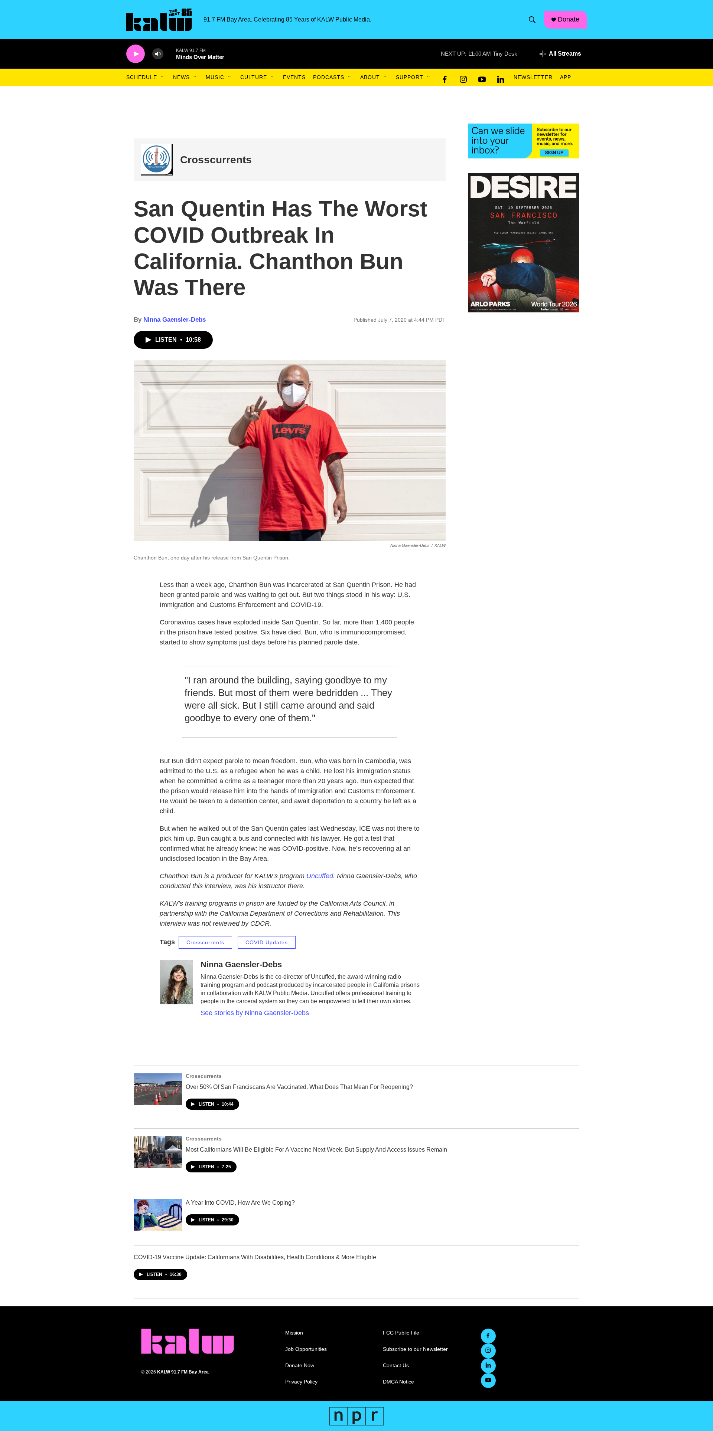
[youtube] (482, 77)
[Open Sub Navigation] (163, 77)
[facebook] (444, 77)
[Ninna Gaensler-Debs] (176, 982)
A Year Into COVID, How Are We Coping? (240, 1202)
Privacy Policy (301, 1382)
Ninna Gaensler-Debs (174, 319)
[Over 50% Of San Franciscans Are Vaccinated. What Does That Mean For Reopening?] (158, 1089)
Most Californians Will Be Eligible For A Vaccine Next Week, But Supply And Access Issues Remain (316, 1149)
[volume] (158, 54)
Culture (253, 77)
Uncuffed (319, 876)
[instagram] (463, 77)
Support (409, 77)
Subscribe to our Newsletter (415, 1349)
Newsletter (533, 77)
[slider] (170, 54)
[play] (135, 54)
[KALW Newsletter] (523, 141)
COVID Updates (266, 942)
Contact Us (396, 1365)
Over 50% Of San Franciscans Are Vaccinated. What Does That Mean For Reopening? (299, 1087)
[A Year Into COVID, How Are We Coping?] (158, 1215)
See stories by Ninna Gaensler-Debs (255, 1013)
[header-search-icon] (532, 19)
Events (294, 77)
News (181, 77)
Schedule (141, 77)
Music (215, 77)
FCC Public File (401, 1333)
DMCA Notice (398, 1382)
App (565, 77)
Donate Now (299, 1365)
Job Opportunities (306, 1349)
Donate (568, 19)
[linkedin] (500, 77)
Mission (294, 1333)
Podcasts (328, 77)
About (370, 77)
